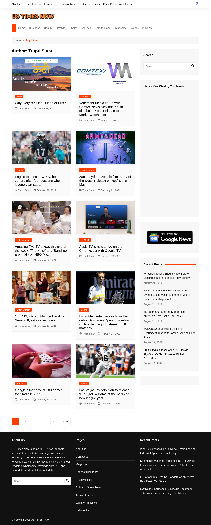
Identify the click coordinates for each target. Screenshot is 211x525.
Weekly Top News (141, 28)
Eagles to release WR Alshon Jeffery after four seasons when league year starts (38, 180)
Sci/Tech (86, 28)
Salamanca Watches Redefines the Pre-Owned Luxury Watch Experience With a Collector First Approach (166, 294)
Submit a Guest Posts (105, 4)
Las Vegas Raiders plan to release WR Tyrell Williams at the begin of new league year (104, 394)
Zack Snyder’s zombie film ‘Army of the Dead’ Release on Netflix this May (105, 180)
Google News (69, 4)
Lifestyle (60, 28)
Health (48, 28)
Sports (73, 28)
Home (21, 28)
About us (16, 4)
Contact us (84, 4)
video (19, 96)
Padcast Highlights (87, 472)
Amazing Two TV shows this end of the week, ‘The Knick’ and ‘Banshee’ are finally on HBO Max (41, 250)
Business (34, 28)
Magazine (121, 28)
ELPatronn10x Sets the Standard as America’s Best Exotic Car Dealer (164, 314)
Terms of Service (32, 4)
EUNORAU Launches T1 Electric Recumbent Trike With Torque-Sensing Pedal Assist (169, 333)
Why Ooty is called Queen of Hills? (40, 103)
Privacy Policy (52, 4)
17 (54, 421)
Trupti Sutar (24, 108)
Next (65, 421)
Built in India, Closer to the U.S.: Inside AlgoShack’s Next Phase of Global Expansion (165, 354)
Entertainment (103, 28)
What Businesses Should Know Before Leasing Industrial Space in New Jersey (166, 275)
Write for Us (125, 4)
